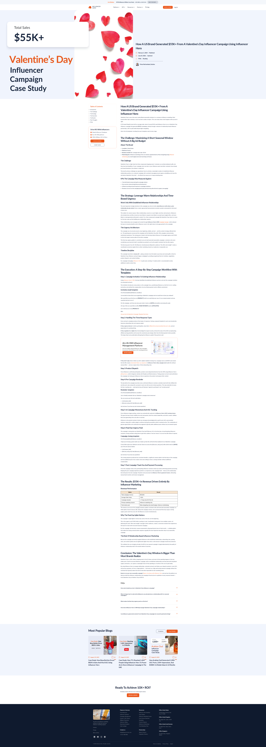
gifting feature (124, 374)
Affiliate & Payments (124, 720)
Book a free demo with (152, 573)
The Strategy (93, 113)
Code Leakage (123, 726)
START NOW (97, 145)
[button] (117, 7)
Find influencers (123, 712)
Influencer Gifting (124, 722)
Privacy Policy (165, 743)
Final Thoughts (93, 120)
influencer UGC (137, 260)
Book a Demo (96, 732)
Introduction (93, 109)
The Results (93, 118)
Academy (144, 712)
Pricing (147, 7)
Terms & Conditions (157, 743)
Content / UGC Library (125, 718)
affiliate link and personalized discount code (159, 326)
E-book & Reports (143, 722)
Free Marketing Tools (143, 726)
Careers (95, 727)
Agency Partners (142, 732)
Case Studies (142, 714)
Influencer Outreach (124, 714)
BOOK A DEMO (167, 7)
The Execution (93, 115)
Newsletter (141, 720)
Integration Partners (143, 734)
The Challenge (93, 111)
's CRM (129, 280)
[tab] (160, 631)
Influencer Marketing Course (145, 716)
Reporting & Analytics (124, 724)
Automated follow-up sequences (139, 362)
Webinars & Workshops (144, 724)
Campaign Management (125, 716)
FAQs (91, 122)
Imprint (171, 743)
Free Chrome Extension (144, 718)
